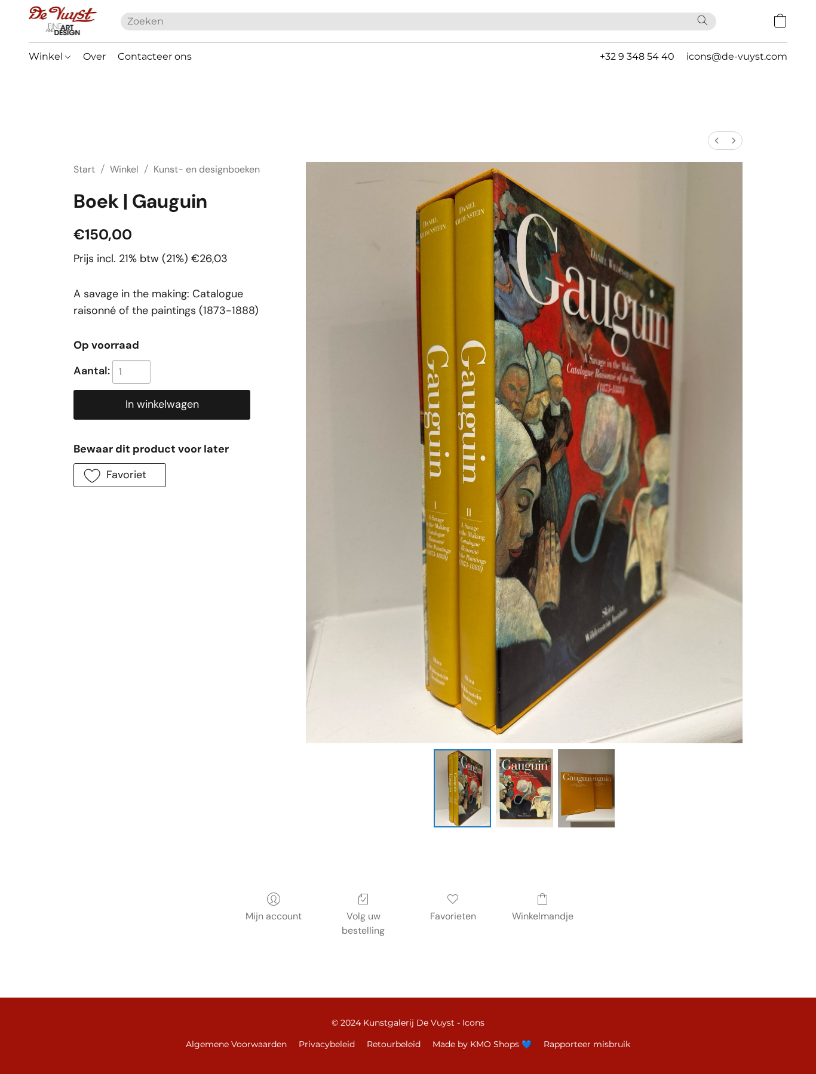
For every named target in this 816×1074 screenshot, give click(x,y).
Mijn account (274, 916)
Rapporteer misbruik (587, 1044)
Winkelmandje (542, 916)
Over (94, 56)
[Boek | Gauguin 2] (586, 788)
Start (84, 169)
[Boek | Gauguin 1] (524, 788)
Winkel (47, 56)
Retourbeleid (394, 1044)
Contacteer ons (155, 56)
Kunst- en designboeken (207, 169)
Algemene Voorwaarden (236, 1044)
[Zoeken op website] (702, 20)
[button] (63, 21)
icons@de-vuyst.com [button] (736, 56)
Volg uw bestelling (363, 923)
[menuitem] (716, 140)
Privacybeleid (327, 1044)
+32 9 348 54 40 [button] (637, 56)
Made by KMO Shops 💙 (482, 1044)
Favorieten (453, 916)
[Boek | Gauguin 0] (462, 788)
